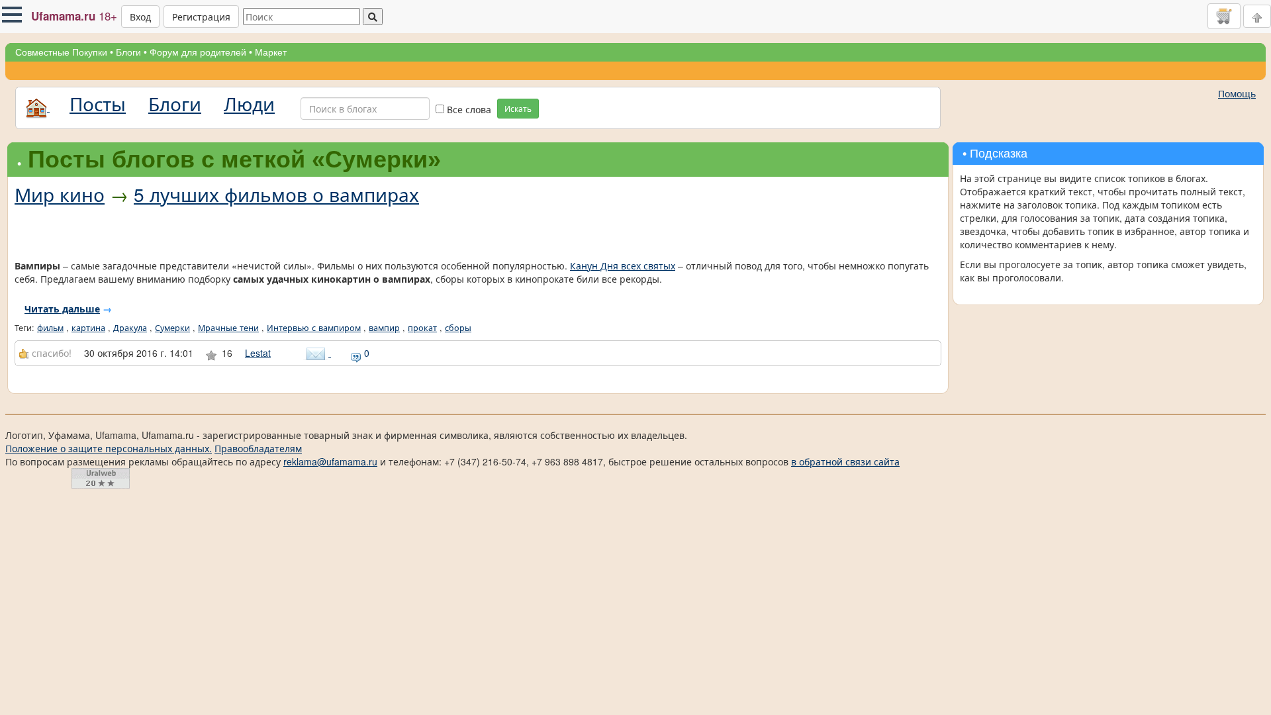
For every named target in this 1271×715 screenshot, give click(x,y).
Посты (98, 103)
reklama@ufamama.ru (330, 461)
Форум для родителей (198, 52)
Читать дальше (62, 308)
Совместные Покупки (61, 52)
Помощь (1237, 93)
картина (88, 328)
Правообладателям (258, 448)
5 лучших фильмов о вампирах (276, 194)
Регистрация (201, 16)
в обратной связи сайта (845, 461)
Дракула (130, 328)
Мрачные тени (228, 328)
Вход (140, 16)
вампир (384, 328)
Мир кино (60, 194)
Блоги (128, 52)
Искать (518, 108)
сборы (458, 328)
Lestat (258, 352)
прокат (422, 328)
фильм (50, 328)
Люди (249, 103)
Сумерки (172, 328)
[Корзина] (1224, 15)
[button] (12, 15)
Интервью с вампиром (314, 328)
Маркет (271, 52)
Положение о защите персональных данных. (108, 448)
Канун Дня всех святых (622, 265)
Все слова (467, 109)
